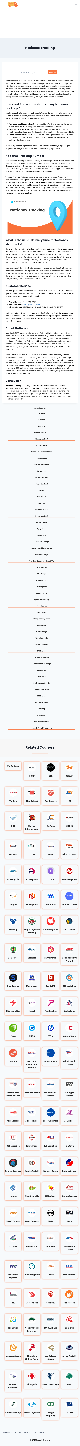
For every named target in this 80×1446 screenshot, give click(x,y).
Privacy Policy (30, 1432)
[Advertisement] (40, 23)
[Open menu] (76, 4)
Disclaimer (42, 1432)
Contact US (8, 1432)
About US (18, 1432)
